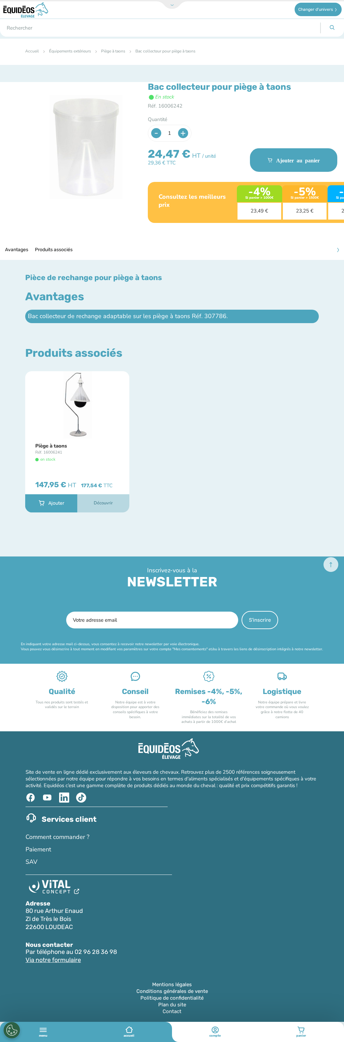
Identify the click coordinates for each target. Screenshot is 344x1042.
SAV (31, 862)
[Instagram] (82, 798)
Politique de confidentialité (172, 998)
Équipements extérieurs (70, 51)
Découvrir (103, 503)
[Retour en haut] (331, 564)
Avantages (16, 250)
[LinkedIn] (65, 798)
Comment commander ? (57, 837)
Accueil (32, 51)
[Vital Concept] (55, 888)
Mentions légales (172, 984)
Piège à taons (113, 51)
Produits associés (54, 250)
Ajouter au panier (298, 160)
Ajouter (56, 503)
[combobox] (160, 28)
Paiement (38, 849)
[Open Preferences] (11, 1030)
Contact (172, 1011)
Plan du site (172, 1005)
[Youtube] (48, 798)
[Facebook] (31, 798)
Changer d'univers (315, 9)
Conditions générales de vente (172, 991)
